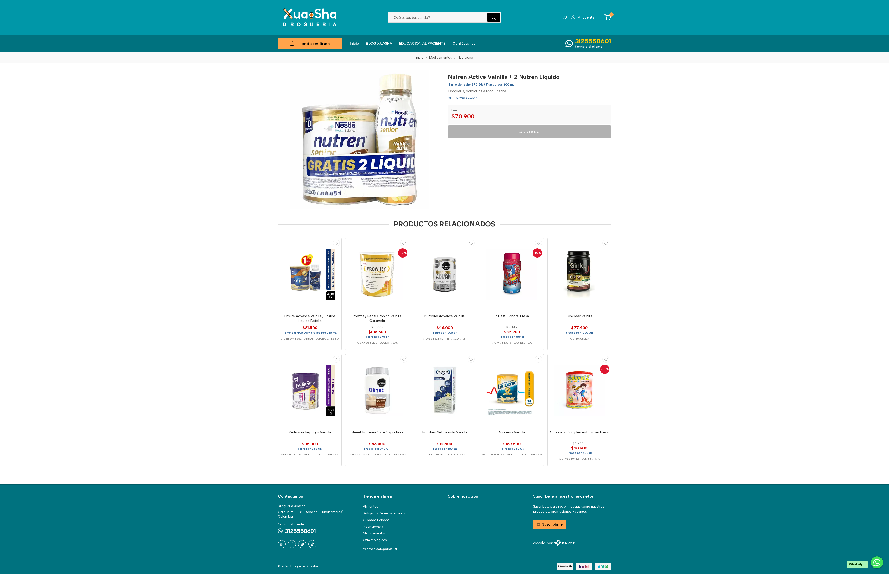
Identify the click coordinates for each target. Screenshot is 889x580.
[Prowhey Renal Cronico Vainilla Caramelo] (377, 274)
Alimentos (370, 506)
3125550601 (593, 41)
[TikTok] (312, 544)
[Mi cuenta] (336, 243)
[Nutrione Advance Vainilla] (444, 274)
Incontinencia (373, 527)
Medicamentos (374, 533)
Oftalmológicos (375, 540)
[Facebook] (292, 544)
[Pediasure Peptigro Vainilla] (309, 390)
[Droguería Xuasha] (309, 17)
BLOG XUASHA (379, 43)
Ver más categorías (378, 549)
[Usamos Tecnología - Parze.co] (554, 543)
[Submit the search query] (493, 17)
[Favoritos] (565, 17)
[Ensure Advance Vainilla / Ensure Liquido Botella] (309, 274)
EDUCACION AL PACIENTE (422, 43)
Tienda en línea (313, 43)
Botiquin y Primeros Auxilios (384, 513)
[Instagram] (302, 544)
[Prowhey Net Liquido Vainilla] (444, 390)
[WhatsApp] (282, 544)
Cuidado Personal (376, 520)
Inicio (354, 43)
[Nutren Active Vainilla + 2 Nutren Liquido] (359, 139)
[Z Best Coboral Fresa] (512, 274)
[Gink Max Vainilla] (579, 274)
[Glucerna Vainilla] (512, 390)
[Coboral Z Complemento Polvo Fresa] (579, 390)
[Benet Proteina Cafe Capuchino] (377, 390)
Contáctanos (464, 43)
